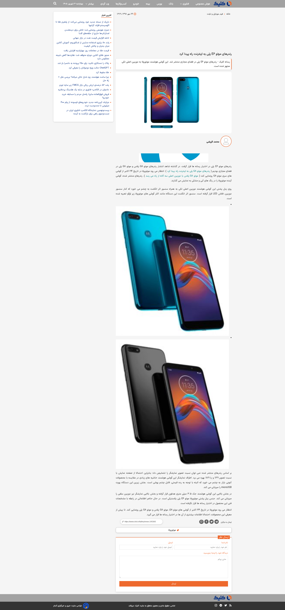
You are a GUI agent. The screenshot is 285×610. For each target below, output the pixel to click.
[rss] (230, 606)
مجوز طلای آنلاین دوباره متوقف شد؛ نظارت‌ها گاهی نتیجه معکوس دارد (82, 57)
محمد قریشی (212, 142)
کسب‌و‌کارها (121, 4)
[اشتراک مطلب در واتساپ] (201, 522)
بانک (171, 4)
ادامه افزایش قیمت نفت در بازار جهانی (91, 38)
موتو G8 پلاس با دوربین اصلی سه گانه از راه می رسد (172, 176)
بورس (159, 4)
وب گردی (104, 4)
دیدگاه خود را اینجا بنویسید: (215, 553)
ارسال (173, 583)
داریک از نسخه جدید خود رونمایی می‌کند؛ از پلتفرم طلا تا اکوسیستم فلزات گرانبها (82, 23)
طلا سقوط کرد (102, 72)
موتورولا (172, 530)
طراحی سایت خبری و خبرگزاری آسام (67, 605)
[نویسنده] (226, 142)
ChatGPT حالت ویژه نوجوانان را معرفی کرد (89, 68)
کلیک (137, 605)
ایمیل (170, 542)
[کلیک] (223, 3)
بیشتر (90, 4)
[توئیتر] (211, 522)
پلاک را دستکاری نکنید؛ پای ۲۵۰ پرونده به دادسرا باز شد (83, 63)
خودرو (136, 4)
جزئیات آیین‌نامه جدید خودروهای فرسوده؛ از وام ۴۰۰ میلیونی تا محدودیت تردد (85, 104)
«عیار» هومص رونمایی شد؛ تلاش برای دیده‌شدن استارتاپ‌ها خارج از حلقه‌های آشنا (87, 31)
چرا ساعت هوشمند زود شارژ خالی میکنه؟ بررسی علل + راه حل (83, 78)
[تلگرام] (216, 522)
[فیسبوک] (206, 522)
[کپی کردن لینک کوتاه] (140, 521)
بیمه (148, 4)
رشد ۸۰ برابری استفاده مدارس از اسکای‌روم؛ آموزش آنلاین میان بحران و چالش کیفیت (83, 44)
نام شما (224, 542)
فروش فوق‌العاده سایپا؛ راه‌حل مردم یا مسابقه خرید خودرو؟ (85, 96)
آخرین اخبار (106, 15)
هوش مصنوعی (203, 4)
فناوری (185, 4)
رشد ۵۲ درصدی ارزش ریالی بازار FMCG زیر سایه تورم (84, 85)
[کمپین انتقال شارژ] (174, 157)
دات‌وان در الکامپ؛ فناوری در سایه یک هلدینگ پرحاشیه (83, 89)
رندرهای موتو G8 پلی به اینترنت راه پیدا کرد (188, 171)
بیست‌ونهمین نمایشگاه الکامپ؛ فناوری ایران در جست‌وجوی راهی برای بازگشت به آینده (87, 112)
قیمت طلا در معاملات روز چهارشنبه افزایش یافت (86, 50)
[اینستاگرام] (216, 606)
